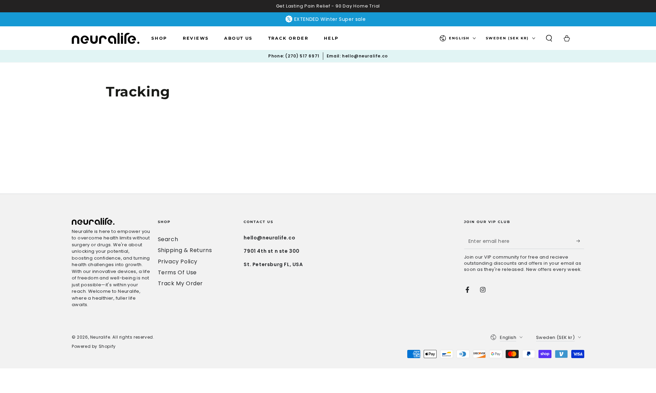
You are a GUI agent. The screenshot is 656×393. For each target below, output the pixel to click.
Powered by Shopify (94, 346)
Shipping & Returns (185, 250)
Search (168, 239)
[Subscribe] (580, 241)
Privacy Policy (177, 261)
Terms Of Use (177, 272)
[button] (549, 38)
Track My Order (180, 283)
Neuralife (100, 337)
